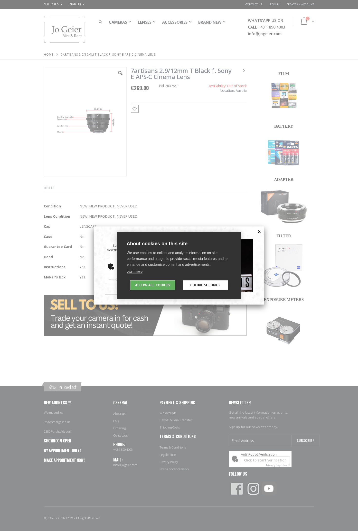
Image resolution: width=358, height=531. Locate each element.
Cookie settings (205, 285)
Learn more (134, 271)
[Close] (259, 231)
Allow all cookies (152, 285)
